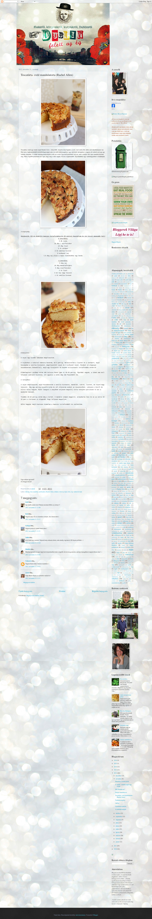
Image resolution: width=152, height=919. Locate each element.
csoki (116, 320)
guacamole (128, 360)
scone (113, 509)
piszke (115, 481)
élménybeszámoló (119, 331)
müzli (132, 451)
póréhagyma (122, 485)
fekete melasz (128, 342)
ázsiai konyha (123, 284)
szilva (121, 531)
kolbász (122, 411)
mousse (120, 449)
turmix (113, 559)
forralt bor (114, 348)
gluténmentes (122, 354)
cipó (121, 308)
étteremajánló (118, 336)
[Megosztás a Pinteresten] (51, 489)
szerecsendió (117, 529)
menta (113, 445)
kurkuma (130, 421)
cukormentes (121, 312)
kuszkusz (117, 423)
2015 (115, 763)
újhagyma (116, 561)
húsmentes (115, 379)
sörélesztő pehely (121, 515)
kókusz (121, 407)
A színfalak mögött (120, 809)
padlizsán (131, 469)
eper (119, 332)
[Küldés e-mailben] (43, 489)
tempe (123, 545)
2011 (115, 846)
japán (113, 385)
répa (132, 495)
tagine (122, 537)
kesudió (114, 403)
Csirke (114, 317)
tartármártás (123, 541)
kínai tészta (128, 405)
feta (132, 344)
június (118, 826)
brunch (113, 300)
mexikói (121, 445)
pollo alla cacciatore (126, 483)
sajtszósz (114, 505)
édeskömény (127, 326)
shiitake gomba (127, 509)
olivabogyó (120, 459)
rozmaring (124, 501)
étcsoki (120, 334)
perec (130, 477)
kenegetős (123, 401)
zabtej (124, 579)
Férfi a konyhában (124, 344)
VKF (118, 573)
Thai (113, 550)
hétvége (120, 373)
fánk (132, 336)
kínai (120, 405)
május (117, 829)
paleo (130, 471)
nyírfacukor (42, 492)
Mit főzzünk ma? (120, 789)
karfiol (122, 397)
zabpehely (115, 578)
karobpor (129, 397)
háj (114, 369)
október (118, 813)
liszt (31, 492)
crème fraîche (122, 310)
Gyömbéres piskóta (120, 806)
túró (118, 559)
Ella (132, 328)
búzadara (119, 300)
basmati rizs (130, 291)
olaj (130, 457)
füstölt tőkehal (127, 350)
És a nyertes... (124, 679)
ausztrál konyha (129, 282)
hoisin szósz (123, 375)
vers (132, 569)
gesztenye (114, 354)
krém (113, 419)
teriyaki (123, 547)
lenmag (121, 427)
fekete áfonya (124, 341)
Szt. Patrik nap (127, 535)
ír (114, 381)
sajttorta (121, 505)
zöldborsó (121, 581)
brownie (129, 297)
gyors (128, 362)
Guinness (114, 362)
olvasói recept (123, 461)
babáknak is (115, 286)
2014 (115, 767)
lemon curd (129, 425)
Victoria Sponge (129, 571)
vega (132, 567)
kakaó (121, 389)
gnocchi (129, 354)
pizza (125, 481)
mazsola (114, 443)
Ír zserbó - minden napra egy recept (123, 785)
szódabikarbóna (117, 533)
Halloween (128, 369)
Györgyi (27, 526)
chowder (126, 306)
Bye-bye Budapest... (126, 711)
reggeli (121, 495)
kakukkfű (114, 391)
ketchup (125, 403)
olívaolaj (127, 459)
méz (128, 445)
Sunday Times (120, 519)
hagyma (120, 367)
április (118, 832)
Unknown (28, 561)
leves (127, 429)
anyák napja (128, 280)
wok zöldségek (126, 577)
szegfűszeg (130, 527)
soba (123, 513)
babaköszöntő (127, 286)
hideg (125, 373)
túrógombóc (125, 559)
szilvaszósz (128, 531)
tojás (65, 492)
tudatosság (128, 557)
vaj (72, 492)
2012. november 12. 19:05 (32, 555)
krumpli (114, 421)
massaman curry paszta (125, 441)
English (113, 332)
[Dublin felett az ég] (113, 107)
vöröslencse (115, 577)
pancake (114, 473)
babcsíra (114, 288)
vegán (115, 569)
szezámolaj (114, 531)
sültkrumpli (125, 521)
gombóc (129, 356)
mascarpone (115, 441)
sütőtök (128, 523)
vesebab (121, 571)
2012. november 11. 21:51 (32, 531)
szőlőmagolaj (117, 535)
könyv (130, 415)
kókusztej (127, 409)
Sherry (119, 509)
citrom (127, 307)
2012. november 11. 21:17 (32, 519)
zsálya (129, 581)
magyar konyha (116, 435)
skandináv (114, 511)
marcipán (114, 439)
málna (113, 437)
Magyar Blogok (116, 242)
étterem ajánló (129, 334)
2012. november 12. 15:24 (32, 543)
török (116, 557)
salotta (113, 507)
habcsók (114, 367)
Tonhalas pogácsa (120, 800)
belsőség (114, 296)
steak (113, 519)
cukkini (130, 310)
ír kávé (120, 381)
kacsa (115, 387)
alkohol (122, 276)
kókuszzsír (115, 411)
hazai (115, 373)
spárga (113, 517)
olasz (113, 459)
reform (114, 495)
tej (63, 492)
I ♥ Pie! (117, 803)
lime (130, 431)
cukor (113, 312)
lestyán (113, 429)
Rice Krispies (128, 497)
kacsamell (129, 387)
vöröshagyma (127, 575)
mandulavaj (128, 437)
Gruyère (121, 360)
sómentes (129, 513)
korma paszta (121, 413)
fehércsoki (114, 340)
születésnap (114, 537)
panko (120, 473)
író (132, 381)
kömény (129, 413)
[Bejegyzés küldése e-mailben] (39, 489)
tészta (128, 547)
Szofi (26, 502)
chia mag (123, 304)
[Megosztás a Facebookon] (49, 489)
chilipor (113, 306)
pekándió (117, 477)
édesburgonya (116, 326)
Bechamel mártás (127, 294)
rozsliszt (131, 501)
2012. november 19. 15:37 (32, 578)
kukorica (123, 421)
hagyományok (129, 367)
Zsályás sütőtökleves (126, 740)
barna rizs (122, 291)
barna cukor (128, 290)
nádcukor (116, 453)
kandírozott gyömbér (125, 393)
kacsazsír (114, 389)
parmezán (130, 475)
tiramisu (119, 550)
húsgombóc (127, 377)
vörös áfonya (125, 573)
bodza (131, 296)
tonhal (118, 552)
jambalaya (120, 383)
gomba (123, 356)
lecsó (116, 425)
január (118, 842)
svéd (60, 492)
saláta (128, 505)
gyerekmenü (121, 362)
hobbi (116, 375)
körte (130, 417)
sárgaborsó (120, 507)
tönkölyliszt (129, 554)
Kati (26, 514)
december (119, 776)
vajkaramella (121, 565)
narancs (124, 453)
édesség (27, 492)
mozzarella (128, 449)
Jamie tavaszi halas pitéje (125, 696)
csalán (119, 314)
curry (113, 314)
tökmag (113, 554)
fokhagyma (126, 346)
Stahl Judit (128, 517)
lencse (113, 427)
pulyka (121, 487)
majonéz (124, 435)
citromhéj (114, 310)
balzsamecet (128, 288)
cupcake (129, 312)
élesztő (126, 328)
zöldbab (113, 581)
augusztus (119, 820)
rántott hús (125, 491)
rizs (124, 499)
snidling (114, 513)
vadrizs (130, 563)
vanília (129, 565)
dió (120, 324)
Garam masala (116, 352)
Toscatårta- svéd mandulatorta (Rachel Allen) (123, 796)
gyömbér (115, 364)
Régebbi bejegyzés (100, 591)
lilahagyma (115, 431)
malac (130, 435)
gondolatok (115, 358)
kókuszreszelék (116, 409)
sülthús (118, 521)
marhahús (121, 439)
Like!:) (113, 109)
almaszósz (121, 278)
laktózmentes (124, 423)
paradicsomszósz (120, 475)
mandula (35, 492)
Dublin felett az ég (116, 103)
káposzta (119, 395)
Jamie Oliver (128, 383)
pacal (125, 469)
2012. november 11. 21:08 (32, 507)
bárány (120, 290)
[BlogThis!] (45, 489)
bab (131, 284)
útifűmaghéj (130, 561)
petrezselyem (122, 479)
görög (124, 358)
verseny (115, 571)
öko (113, 465)
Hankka (28, 549)
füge (132, 348)
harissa (131, 371)
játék (118, 385)
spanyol (130, 515)
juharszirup (130, 385)
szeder (124, 527)
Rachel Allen (50, 492)
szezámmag (128, 529)
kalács (122, 391)
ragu (128, 489)
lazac (131, 423)
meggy (122, 443)
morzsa (113, 449)
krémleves (119, 419)
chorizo (119, 306)
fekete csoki (119, 343)
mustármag (126, 451)
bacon (120, 288)
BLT (127, 296)
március (118, 835)
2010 (115, 849)
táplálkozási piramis (128, 539)
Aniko (27, 537)
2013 (115, 770)
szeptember (119, 816)
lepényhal (128, 427)
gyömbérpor (127, 364)
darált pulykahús (126, 322)
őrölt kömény (124, 467)
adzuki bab (130, 274)
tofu (125, 550)
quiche (129, 487)
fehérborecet (127, 338)
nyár (113, 457)
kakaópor (128, 389)
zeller (130, 579)
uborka (131, 559)
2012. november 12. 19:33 (32, 566)
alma (129, 276)
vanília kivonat (77, 492)
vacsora (122, 563)
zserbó (124, 583)
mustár (119, 451)
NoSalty (130, 455)
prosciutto (114, 487)
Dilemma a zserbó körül (122, 781)
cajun (125, 300)
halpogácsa (115, 371)
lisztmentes (121, 433)
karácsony (126, 395)
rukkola (116, 503)
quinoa (113, 489)
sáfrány (124, 503)
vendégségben (125, 569)
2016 (115, 760)
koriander (129, 411)
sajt (130, 503)
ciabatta (131, 306)
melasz (129, 443)
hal (120, 368)
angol (113, 280)
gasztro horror (127, 352)
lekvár (121, 425)
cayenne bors (121, 302)
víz (114, 573)
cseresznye (128, 314)
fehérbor (117, 338)
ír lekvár (127, 381)
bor (114, 297)
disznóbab (128, 324)
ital (115, 383)
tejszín (119, 543)
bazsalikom (117, 294)
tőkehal (129, 552)
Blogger (95, 915)
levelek (120, 429)
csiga (122, 316)
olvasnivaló (114, 461)
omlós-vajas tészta (124, 463)
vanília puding (125, 567)
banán (113, 290)
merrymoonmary (80, 915)
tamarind (119, 539)
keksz (128, 399)
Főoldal (62, 591)
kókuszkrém (128, 407)
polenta (115, 483)
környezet (123, 417)
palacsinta (122, 471)
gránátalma (130, 358)
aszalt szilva (120, 282)
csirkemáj (123, 318)
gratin (115, 360)
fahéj (125, 336)
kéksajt (122, 399)
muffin (113, 451)
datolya (114, 324)
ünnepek (116, 563)
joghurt (123, 385)
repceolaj (116, 497)
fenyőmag (114, 344)
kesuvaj (119, 403)
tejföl (113, 543)
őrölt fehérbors (122, 465)
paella (115, 471)
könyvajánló (115, 417)
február (118, 838)
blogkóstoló (121, 296)
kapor (113, 395)
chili (130, 304)
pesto (113, 479)
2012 (115, 773)
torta (69, 492)
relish (127, 495)
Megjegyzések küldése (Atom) (35, 595)
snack (129, 511)
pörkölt (130, 485)
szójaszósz (130, 533)
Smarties (122, 511)
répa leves (118, 274)
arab (113, 282)
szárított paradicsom (122, 525)
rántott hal (116, 491)
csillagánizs (128, 316)
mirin (122, 447)
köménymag (115, 415)
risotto (119, 499)
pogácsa (131, 481)
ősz (120, 469)
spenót (120, 517)
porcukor (114, 485)
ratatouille (120, 493)
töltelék (120, 554)
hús (119, 377)
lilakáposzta (123, 431)
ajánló (115, 276)
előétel (129, 330)
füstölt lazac (117, 350)
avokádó (116, 284)
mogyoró (129, 447)
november (119, 779)
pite (120, 481)
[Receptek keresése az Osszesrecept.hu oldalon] (119, 223)
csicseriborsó (115, 316)
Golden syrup (115, 356)
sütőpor (56, 492)
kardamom (114, 397)
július (117, 823)
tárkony (115, 541)
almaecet (114, 278)
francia (121, 349)
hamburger (124, 371)
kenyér (129, 401)
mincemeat (114, 447)
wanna (27, 573)
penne (124, 477)
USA (123, 561)
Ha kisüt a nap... (124, 725)
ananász (129, 278)
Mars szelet (129, 439)
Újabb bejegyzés (25, 591)
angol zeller (120, 280)
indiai (131, 379)
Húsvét (125, 379)
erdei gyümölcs (128, 332)
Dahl (125, 320)
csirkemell (130, 318)
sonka (113, 515)
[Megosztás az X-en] (47, 489)
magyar (129, 433)
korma (113, 413)
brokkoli (120, 297)
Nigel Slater (121, 455)
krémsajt (128, 419)
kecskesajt (114, 399)
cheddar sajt (115, 304)
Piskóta (131, 479)
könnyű (122, 415)
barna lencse (115, 291)
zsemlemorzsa (116, 583)
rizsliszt (118, 501)
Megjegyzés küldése (29, 582)
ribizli (122, 497)
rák (132, 489)
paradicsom (129, 473)
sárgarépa (127, 507)
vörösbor (119, 575)
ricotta (113, 499)
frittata (127, 348)
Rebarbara (128, 493)
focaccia (117, 346)
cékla (129, 302)
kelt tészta (115, 401)
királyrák (114, 407)
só (118, 513)
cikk (115, 308)
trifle (122, 557)
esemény (114, 334)
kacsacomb (121, 387)
